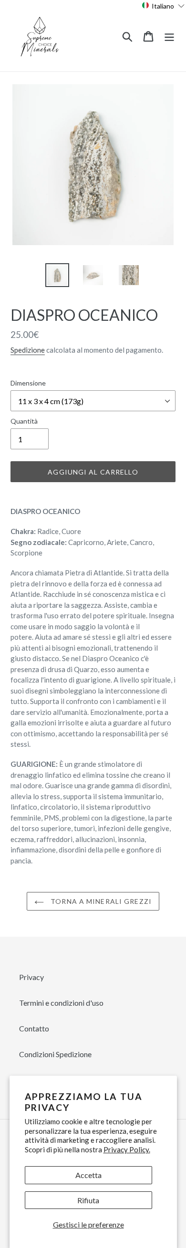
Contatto (34, 1028)
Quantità (24, 421)
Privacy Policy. (126, 1149)
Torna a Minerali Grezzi (100, 901)
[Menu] (169, 35)
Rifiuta (88, 1200)
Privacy (31, 976)
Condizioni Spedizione (55, 1054)
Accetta (88, 1174)
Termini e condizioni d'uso (61, 1002)
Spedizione (27, 350)
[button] (163, 5)
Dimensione (28, 383)
